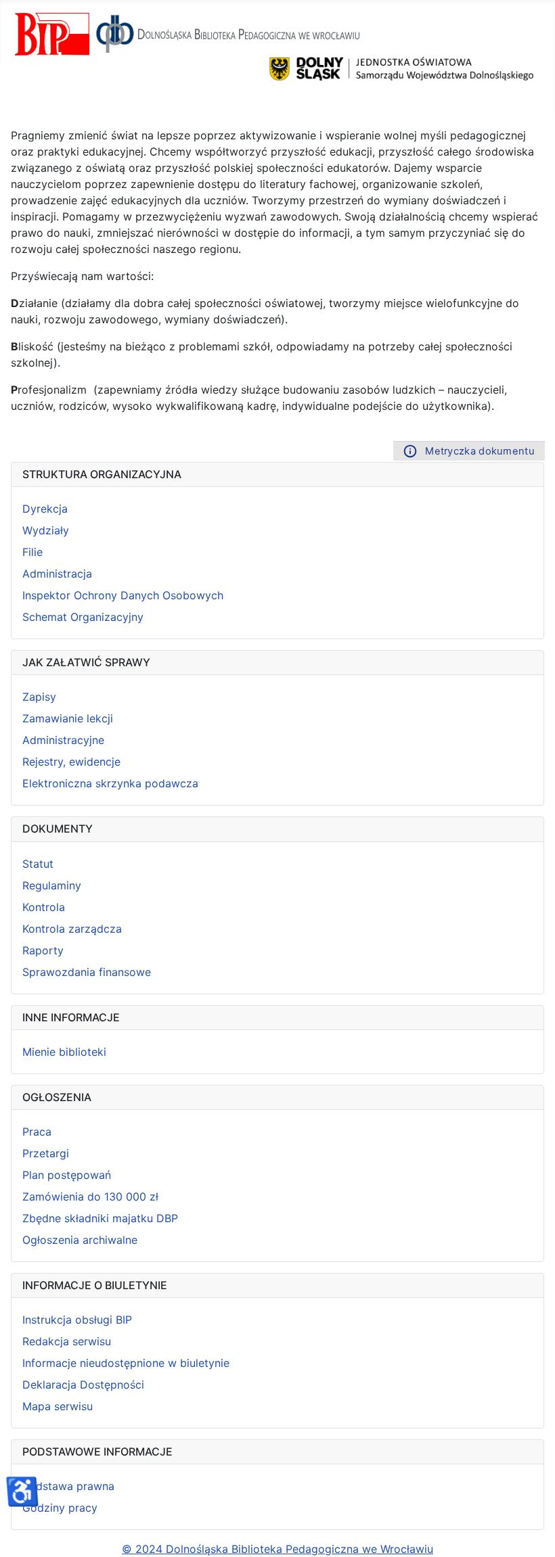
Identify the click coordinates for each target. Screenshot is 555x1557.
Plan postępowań (66, 1175)
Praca (36, 1131)
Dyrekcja (45, 508)
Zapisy (39, 696)
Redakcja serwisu (66, 1341)
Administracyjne (63, 740)
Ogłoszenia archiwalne (79, 1240)
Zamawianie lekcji (67, 718)
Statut (37, 863)
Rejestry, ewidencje (71, 761)
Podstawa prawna (68, 1486)
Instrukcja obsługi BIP (77, 1319)
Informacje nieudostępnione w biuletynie (125, 1363)
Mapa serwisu (57, 1406)
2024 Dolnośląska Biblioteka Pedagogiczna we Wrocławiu (282, 1549)
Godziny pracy (59, 1507)
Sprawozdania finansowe (86, 972)
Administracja (57, 573)
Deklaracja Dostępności (83, 1384)
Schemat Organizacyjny (82, 617)
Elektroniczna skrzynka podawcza (110, 783)
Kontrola (43, 907)
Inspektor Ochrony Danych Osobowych (122, 595)
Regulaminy (51, 885)
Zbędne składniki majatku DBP (100, 1218)
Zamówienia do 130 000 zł (90, 1196)
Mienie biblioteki (64, 1052)
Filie (32, 552)
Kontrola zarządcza (72, 928)
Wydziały (45, 530)
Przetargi (45, 1153)
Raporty (43, 950)
